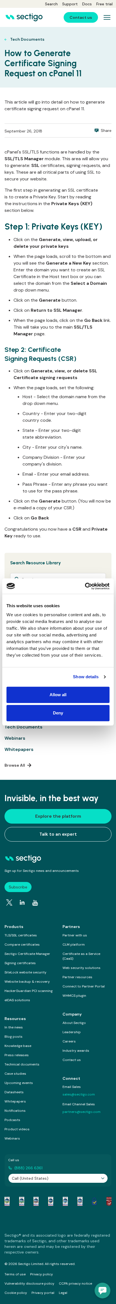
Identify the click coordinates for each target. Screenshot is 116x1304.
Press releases (17, 1055)
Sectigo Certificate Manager (27, 954)
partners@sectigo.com (82, 1112)
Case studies (15, 1073)
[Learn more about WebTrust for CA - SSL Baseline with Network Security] (65, 1201)
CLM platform (74, 944)
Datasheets (14, 1092)
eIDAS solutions (17, 1000)
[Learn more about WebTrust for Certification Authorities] (21, 1201)
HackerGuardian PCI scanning (29, 991)
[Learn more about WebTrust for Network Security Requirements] (7, 1201)
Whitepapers (19, 749)
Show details (86, 676)
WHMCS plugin (74, 995)
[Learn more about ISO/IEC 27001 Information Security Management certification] (108, 1201)
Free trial (104, 3)
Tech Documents (24, 727)
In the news (14, 1027)
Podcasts (12, 1120)
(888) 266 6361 (28, 1167)
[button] (102, 1290)
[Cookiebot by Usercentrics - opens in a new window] (85, 586)
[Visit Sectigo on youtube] (35, 903)
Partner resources (77, 977)
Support (70, 3)
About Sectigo (74, 1023)
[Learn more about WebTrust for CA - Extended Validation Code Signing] (50, 1201)
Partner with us (75, 935)
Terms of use (15, 1274)
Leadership (72, 1032)
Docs (87, 3)
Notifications (15, 1110)
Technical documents (22, 1064)
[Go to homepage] (24, 17)
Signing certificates (20, 963)
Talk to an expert (58, 834)
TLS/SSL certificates (21, 935)
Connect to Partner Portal (84, 986)
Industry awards (76, 1050)
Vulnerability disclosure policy (29, 1283)
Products (14, 926)
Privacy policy (41, 1274)
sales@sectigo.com (79, 1094)
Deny (58, 713)
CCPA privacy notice (75, 1283)
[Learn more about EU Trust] (94, 1201)
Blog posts (14, 1036)
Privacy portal (43, 1293)
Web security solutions (82, 968)
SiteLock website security (25, 972)
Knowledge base (18, 1046)
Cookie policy (16, 1293)
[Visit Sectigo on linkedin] (22, 902)
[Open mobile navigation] (107, 17)
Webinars (15, 738)
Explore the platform (58, 816)
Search (51, 3)
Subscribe (18, 887)
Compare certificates (22, 944)
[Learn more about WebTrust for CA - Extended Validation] (36, 1201)
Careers (69, 1041)
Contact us (72, 1060)
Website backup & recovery (27, 981)
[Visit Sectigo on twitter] (9, 902)
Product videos (17, 1129)
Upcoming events (19, 1083)
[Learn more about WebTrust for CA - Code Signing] (79, 1201)
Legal (63, 1293)
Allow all (58, 694)
